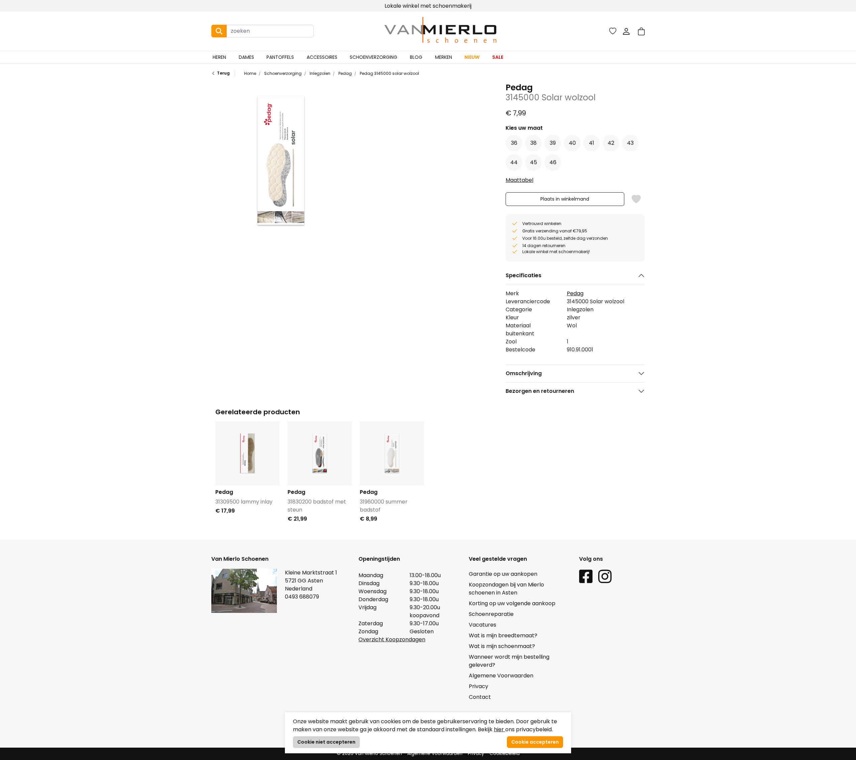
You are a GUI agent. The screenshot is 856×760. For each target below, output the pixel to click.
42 (611, 143)
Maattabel (519, 180)
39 (553, 143)
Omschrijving (524, 373)
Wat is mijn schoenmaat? (502, 646)
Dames (246, 57)
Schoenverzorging (373, 57)
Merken (443, 57)
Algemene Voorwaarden (501, 675)
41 (591, 143)
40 (572, 143)
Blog (416, 57)
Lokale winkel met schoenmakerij (428, 6)
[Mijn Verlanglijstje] (612, 31)
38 (533, 143)
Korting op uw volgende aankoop (512, 603)
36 (514, 143)
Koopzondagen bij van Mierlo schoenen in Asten (506, 588)
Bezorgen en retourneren (540, 391)
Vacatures (482, 625)
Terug (223, 73)
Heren (219, 57)
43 (630, 143)
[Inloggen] (626, 31)
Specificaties (523, 275)
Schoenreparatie (491, 614)
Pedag (344, 73)
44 (514, 162)
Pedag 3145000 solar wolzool (389, 73)
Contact (480, 697)
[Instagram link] (605, 576)
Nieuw (471, 57)
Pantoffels (280, 57)
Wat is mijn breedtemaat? (503, 635)
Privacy (478, 686)
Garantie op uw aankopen (503, 574)
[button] (641, 31)
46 (552, 162)
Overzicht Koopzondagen (391, 639)
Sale (497, 57)
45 (533, 162)
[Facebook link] (586, 576)
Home (250, 73)
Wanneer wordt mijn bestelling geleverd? (509, 661)
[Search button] (219, 31)
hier (499, 729)
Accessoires (322, 57)
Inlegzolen (319, 73)
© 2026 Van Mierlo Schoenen (369, 753)
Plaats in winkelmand (565, 201)
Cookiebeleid (505, 753)
